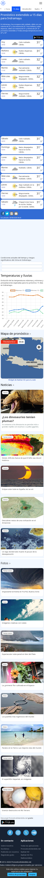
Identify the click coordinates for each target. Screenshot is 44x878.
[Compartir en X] (7, 213)
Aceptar (32, 874)
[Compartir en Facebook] (3, 213)
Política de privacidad (17, 874)
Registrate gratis (7, 855)
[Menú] (41, 3)
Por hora (6, 9)
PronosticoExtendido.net (31, 849)
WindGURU (26, 9)
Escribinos (5, 849)
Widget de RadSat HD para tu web (22, 380)
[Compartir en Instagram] (12, 213)
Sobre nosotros (7, 846)
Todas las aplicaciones (29, 846)
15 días (16, 9)
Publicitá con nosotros (10, 852)
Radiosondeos (26, 858)
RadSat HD (25, 852)
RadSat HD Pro (27, 855)
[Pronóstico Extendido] (3, 3)
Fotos (4, 563)
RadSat (37, 9)
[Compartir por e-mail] (16, 213)
